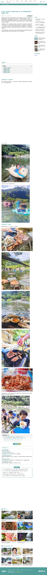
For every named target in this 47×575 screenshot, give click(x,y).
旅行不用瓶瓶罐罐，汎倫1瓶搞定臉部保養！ (27, 555)
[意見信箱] (42, 571)
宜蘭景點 (7, 4)
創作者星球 (8, 2)
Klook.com (3, 63)
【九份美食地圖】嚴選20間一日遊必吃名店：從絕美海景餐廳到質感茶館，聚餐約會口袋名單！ (40, 27)
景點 (4, 4)
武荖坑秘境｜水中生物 (7, 71)
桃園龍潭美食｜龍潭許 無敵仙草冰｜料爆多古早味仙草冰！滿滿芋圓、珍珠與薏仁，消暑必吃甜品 (40, 30)
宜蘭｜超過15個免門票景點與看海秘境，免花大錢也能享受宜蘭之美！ (6, 555)
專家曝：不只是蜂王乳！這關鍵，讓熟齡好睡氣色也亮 (17, 555)
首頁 (2, 4)
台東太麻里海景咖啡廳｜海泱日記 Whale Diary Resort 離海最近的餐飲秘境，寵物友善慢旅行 (40, 22)
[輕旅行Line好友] (44, 571)
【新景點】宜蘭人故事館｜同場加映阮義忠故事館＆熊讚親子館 (17, 564)
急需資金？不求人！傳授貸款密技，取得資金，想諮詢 (11, 472)
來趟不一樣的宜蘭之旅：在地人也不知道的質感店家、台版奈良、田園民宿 (14, 475)
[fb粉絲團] (39, 571)
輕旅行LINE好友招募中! (41, 4)
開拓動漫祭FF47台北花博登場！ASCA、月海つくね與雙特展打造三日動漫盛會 (40, 25)
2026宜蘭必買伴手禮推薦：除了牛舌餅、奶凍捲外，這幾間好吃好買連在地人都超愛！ (15, 469)
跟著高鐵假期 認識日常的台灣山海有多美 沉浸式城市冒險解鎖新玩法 (40, 33)
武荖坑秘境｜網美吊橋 (7, 72)
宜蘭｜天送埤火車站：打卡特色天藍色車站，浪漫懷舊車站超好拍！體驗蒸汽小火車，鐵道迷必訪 (6, 565)
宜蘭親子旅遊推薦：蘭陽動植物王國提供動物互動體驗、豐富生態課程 (28, 565)
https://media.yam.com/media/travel (18, 571)
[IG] (41, 571)
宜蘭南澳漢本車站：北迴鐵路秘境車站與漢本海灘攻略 (40, 19)
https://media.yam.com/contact (18, 572)
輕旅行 (3, 2)
